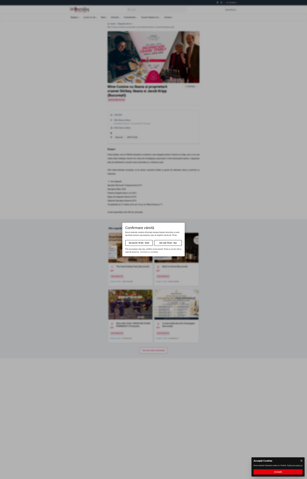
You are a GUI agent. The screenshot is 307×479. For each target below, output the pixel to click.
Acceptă (278, 472)
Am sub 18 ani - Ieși (168, 243)
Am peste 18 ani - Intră (139, 243)
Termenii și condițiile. (149, 252)
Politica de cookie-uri (295, 465)
